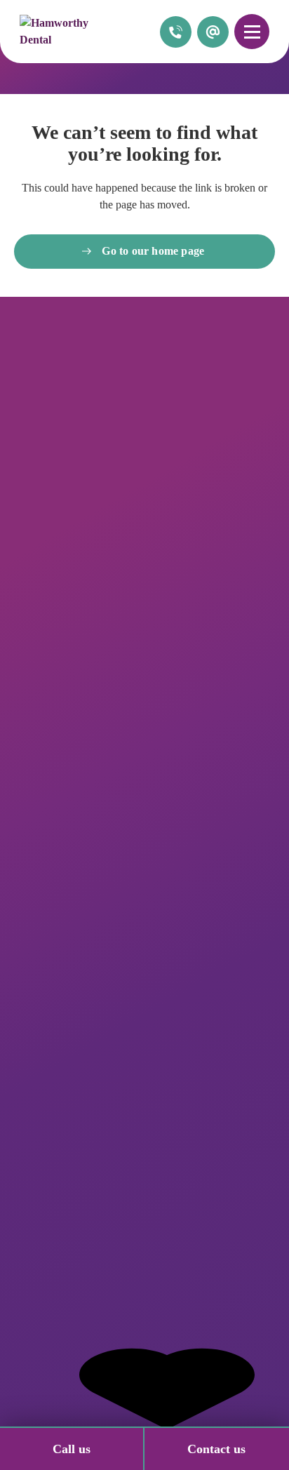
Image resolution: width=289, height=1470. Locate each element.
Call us (71, 1449)
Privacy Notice (46, 1254)
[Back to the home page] (69, 31)
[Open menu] (251, 31)
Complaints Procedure (64, 1283)
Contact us (216, 1449)
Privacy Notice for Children (77, 1269)
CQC (24, 1313)
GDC (24, 1298)
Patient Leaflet (47, 1328)
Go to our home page (153, 251)
